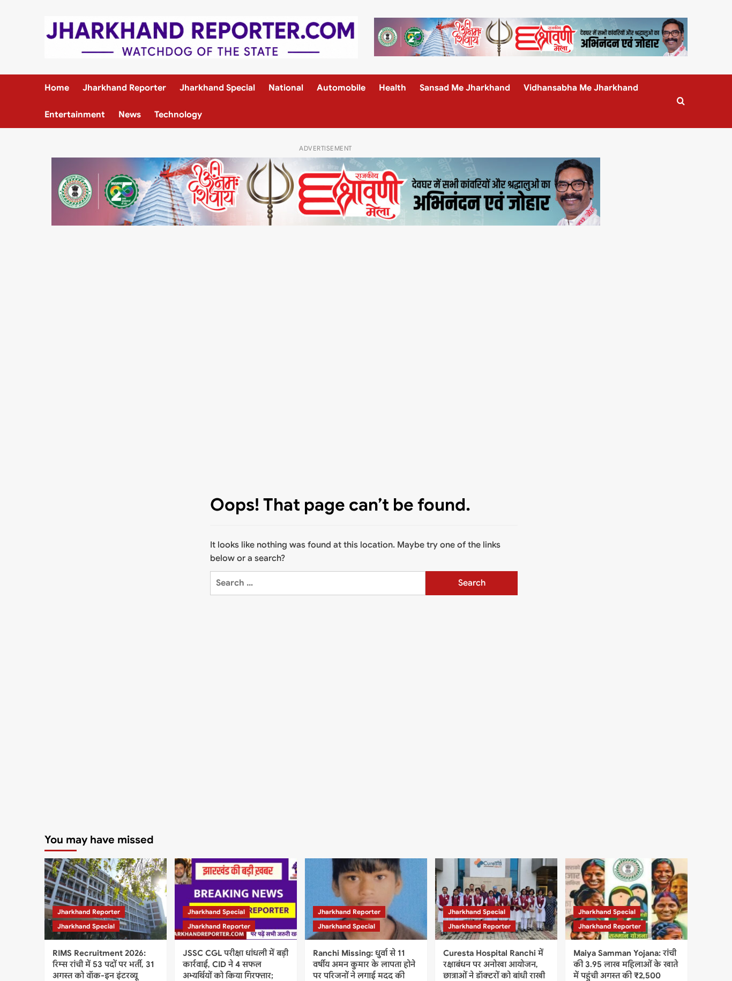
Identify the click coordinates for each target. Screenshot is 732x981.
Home (56, 88)
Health (392, 88)
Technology (178, 114)
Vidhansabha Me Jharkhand (581, 88)
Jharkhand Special (217, 88)
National (285, 88)
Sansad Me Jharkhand (465, 88)
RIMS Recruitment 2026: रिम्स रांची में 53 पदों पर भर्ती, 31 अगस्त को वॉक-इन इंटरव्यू (103, 964)
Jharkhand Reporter (124, 88)
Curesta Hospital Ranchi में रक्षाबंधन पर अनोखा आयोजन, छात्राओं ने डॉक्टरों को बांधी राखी (494, 964)
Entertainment (74, 114)
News (129, 114)
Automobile (341, 88)
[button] (681, 101)
